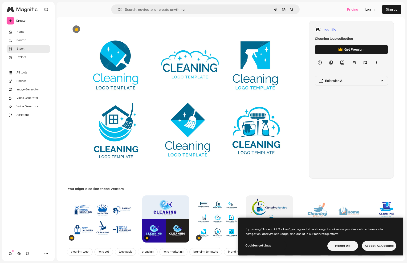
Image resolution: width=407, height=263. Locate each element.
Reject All (342, 246)
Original (98, 29)
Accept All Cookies (379, 246)
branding (148, 252)
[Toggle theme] (27, 253)
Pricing (352, 9)
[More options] (376, 62)
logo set (103, 252)
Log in (369, 9)
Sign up (392, 9)
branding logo (237, 252)
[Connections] (10, 253)
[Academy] (19, 253)
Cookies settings (258, 245)
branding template (205, 252)
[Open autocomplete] (117, 9)
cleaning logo (80, 252)
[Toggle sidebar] (46, 9)
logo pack (125, 252)
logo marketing (173, 252)
